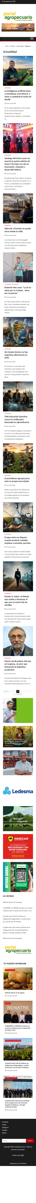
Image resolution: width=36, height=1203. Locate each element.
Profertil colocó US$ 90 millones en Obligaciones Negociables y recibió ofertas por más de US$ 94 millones (17, 919)
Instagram (5, 1127)
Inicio (7, 46)
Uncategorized (16, 1040)
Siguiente (19, 694)
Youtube (4, 1130)
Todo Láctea (15, 284)
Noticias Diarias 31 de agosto (12, 902)
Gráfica (12, 46)
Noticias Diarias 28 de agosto (12, 938)
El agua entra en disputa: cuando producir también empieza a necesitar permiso (17, 540)
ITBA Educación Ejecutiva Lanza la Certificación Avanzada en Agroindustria (16, 420)
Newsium (13, 1163)
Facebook (5, 1122)
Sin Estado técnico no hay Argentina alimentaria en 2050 (16, 355)
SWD (22, 1155)
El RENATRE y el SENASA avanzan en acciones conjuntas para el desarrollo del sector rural (17, 1028)
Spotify (4, 1133)
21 (14, 694)
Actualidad (20, 46)
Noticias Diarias (10, 970)
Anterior (6, 691)
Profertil (8, 1040)
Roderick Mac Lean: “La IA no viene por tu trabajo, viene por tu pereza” (17, 290)
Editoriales (7, 88)
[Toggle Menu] (32, 39)
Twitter (4, 1125)
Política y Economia (11, 1078)
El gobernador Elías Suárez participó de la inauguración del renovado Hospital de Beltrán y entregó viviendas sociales (16, 930)
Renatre (8, 1003)
